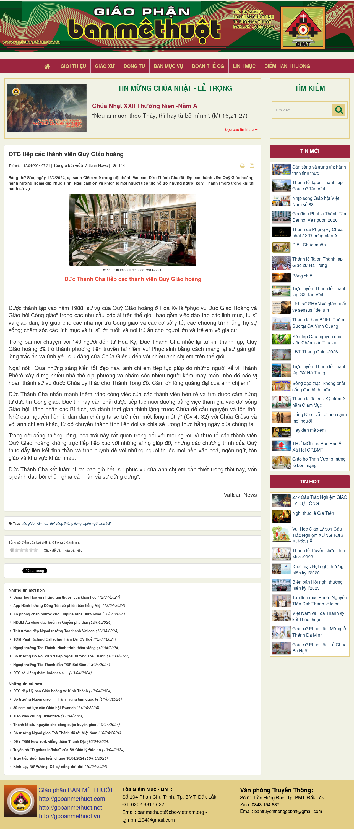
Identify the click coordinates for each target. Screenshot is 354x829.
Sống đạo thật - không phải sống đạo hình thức (318, 386)
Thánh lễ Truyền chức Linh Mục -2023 (318, 553)
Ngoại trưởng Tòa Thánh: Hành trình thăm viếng (54, 647)
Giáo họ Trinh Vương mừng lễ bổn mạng (319, 462)
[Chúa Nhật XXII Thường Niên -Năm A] (47, 108)
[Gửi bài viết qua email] (232, 165)
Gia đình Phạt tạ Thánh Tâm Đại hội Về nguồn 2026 (319, 217)
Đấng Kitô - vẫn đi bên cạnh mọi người (319, 417)
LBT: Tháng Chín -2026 (315, 352)
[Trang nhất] (48, 66)
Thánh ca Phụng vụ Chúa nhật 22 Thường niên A (317, 232)
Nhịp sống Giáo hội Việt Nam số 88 (315, 201)
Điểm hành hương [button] (287, 66)
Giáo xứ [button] (105, 66)
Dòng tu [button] (134, 66)
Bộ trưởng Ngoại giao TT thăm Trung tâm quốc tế (55, 699)
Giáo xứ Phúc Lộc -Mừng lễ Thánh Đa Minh (319, 632)
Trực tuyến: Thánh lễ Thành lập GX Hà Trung (319, 369)
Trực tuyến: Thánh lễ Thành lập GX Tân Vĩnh (319, 291)
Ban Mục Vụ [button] (168, 66)
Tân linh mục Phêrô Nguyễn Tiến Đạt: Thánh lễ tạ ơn (319, 600)
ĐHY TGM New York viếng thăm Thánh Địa (49, 741)
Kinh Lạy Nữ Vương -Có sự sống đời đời (48, 766)
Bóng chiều (303, 276)
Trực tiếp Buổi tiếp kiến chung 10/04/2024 (48, 758)
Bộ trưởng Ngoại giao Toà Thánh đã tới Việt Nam (55, 732)
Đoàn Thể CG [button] (208, 66)
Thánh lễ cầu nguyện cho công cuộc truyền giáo (54, 724)
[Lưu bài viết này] (253, 165)
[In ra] (243, 165)
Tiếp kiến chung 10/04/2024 (36, 715)
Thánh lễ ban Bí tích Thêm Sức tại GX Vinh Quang (318, 323)
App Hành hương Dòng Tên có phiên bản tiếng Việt (57, 605)
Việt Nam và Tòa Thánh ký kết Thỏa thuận (318, 616)
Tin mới (309, 150)
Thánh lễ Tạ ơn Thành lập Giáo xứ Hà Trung (317, 262)
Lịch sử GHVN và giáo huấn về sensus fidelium (319, 307)
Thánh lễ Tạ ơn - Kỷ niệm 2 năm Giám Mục (318, 402)
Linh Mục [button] (244, 66)
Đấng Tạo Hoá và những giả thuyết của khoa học (55, 597)
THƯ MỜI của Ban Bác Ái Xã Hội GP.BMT (317, 446)
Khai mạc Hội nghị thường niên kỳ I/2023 (317, 569)
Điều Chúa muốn (309, 245)
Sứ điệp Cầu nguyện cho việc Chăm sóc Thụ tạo (316, 340)
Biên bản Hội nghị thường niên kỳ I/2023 (317, 585)
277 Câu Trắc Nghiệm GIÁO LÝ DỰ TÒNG (319, 500)
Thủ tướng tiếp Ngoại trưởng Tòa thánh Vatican (54, 630)
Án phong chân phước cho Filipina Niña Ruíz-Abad (57, 613)
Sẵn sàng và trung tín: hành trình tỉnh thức (319, 170)
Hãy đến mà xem (309, 430)
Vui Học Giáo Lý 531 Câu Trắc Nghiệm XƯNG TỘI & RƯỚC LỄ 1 (318, 535)
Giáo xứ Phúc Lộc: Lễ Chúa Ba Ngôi (319, 648)
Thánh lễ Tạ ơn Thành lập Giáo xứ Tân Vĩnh (317, 185)
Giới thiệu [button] (73, 66)
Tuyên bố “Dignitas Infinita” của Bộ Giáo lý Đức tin (57, 749)
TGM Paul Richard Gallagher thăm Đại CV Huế (52, 639)
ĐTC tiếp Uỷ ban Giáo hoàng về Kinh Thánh (50, 690)
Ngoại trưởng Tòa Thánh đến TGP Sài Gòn (49, 664)
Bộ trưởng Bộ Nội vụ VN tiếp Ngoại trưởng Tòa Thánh (59, 656)
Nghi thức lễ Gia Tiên (313, 513)
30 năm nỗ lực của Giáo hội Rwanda (44, 707)
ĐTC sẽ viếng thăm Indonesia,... (40, 672)
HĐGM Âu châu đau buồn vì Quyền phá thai (50, 622)
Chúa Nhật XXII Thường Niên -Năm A (144, 105)
